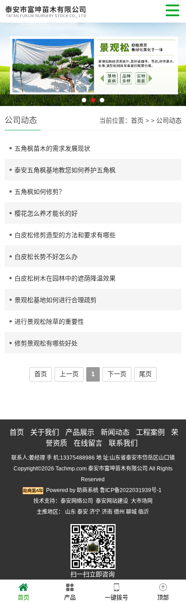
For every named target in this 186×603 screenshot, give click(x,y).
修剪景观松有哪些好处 (46, 343)
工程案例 (150, 432)
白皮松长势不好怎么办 (46, 256)
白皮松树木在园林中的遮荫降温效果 (65, 278)
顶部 (163, 597)
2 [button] (93, 100)
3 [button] (102, 100)
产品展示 (79, 432)
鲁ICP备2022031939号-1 (131, 490)
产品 (70, 597)
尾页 (145, 373)
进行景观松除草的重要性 (49, 321)
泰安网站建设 (112, 501)
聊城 (131, 512)
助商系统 (87, 490)
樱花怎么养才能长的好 (46, 213)
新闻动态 (115, 432)
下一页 (116, 373)
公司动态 (168, 120)
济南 (107, 512)
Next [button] (175, 58)
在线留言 (88, 443)
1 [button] (84, 100)
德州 (119, 512)
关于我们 (44, 432)
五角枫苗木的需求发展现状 (52, 148)
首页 (137, 120)
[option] (93, 64)
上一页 (69, 373)
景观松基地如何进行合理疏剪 (55, 300)
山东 (70, 512)
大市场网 (142, 501)
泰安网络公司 (76, 501)
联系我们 (123, 443)
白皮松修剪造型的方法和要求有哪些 (65, 235)
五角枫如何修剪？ (39, 191)
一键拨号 (116, 597)
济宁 (94, 512)
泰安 (82, 512)
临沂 (143, 512)
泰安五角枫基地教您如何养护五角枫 (65, 170)
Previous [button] (10, 58)
